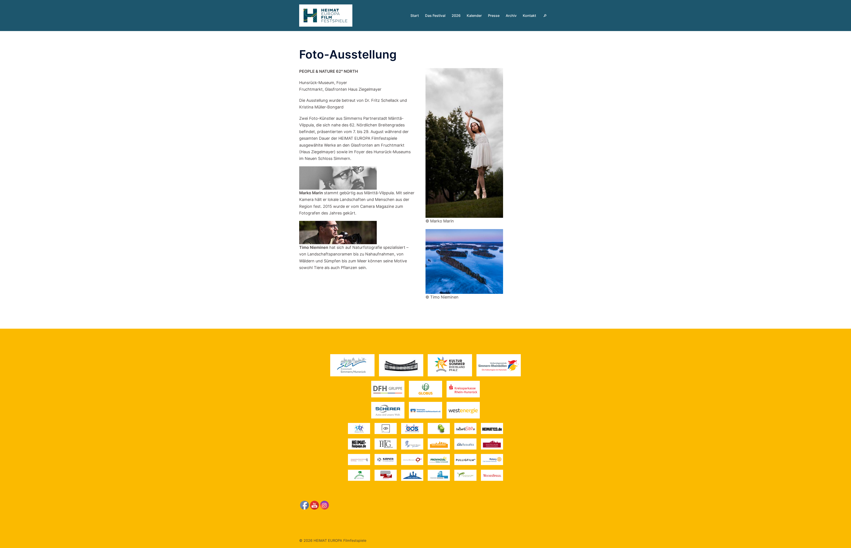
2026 (456, 15)
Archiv (511, 15)
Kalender (474, 15)
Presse (494, 15)
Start (414, 15)
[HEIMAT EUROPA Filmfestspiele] (325, 15)
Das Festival (435, 15)
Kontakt (529, 15)
